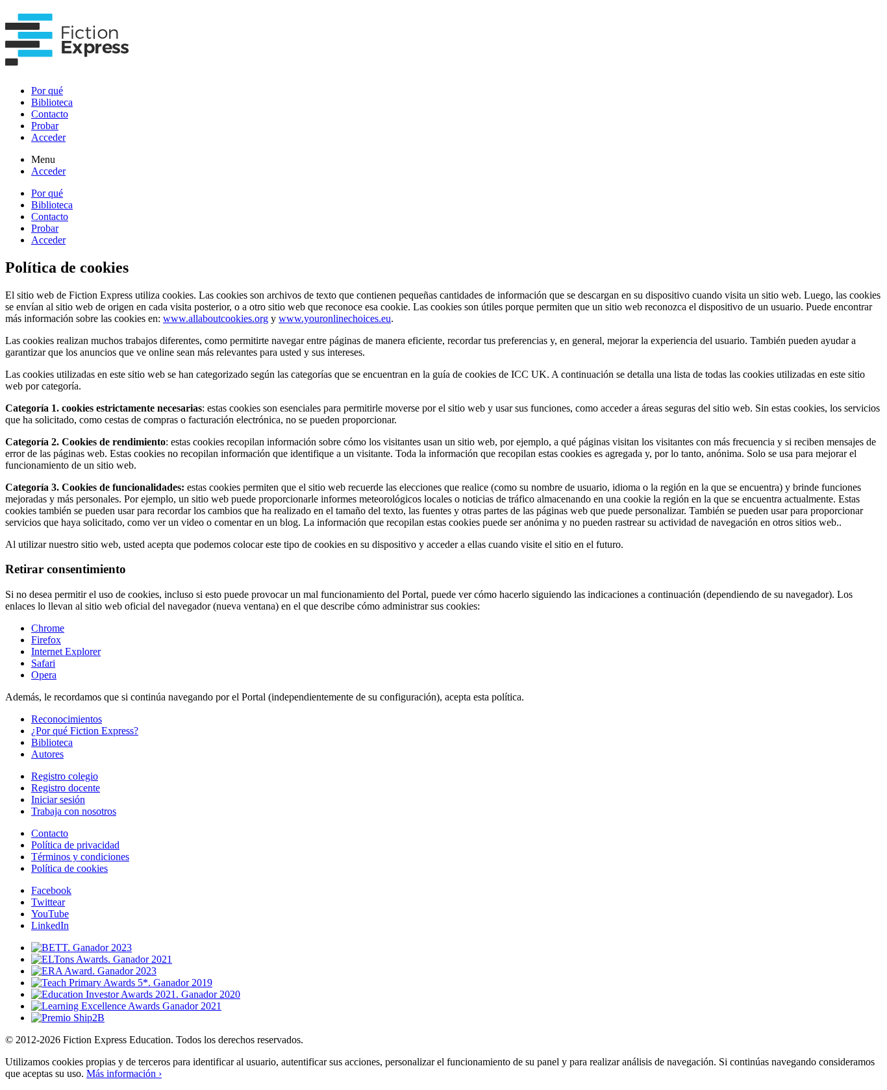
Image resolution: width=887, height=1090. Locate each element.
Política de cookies (69, 868)
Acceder (48, 137)
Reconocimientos (66, 719)
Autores (47, 754)
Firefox (46, 639)
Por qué (47, 90)
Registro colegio (64, 776)
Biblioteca (52, 102)
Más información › (124, 1073)
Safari (43, 663)
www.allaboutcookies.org (215, 318)
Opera (43, 674)
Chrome (47, 628)
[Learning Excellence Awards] (126, 1005)
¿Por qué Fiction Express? (84, 730)
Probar (44, 125)
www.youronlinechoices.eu (335, 318)
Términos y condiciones (80, 856)
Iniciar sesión (58, 799)
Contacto (49, 113)
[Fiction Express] (67, 58)
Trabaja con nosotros (73, 811)
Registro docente (65, 787)
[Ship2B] (68, 1017)
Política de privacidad (75, 844)
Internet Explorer (66, 651)
